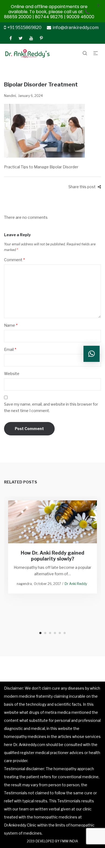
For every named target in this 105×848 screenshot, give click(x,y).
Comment (14, 259)
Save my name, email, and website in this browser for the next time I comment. (51, 407)
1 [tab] (40, 633)
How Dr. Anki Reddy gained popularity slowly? (52, 556)
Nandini (10, 96)
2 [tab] (45, 633)
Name (11, 325)
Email (10, 349)
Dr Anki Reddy (76, 584)
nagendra (24, 584)
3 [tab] (50, 633)
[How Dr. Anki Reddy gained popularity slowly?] (53, 521)
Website (11, 373)
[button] (91, 354)
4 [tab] (55, 633)
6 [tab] (65, 633)
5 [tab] (60, 633)
